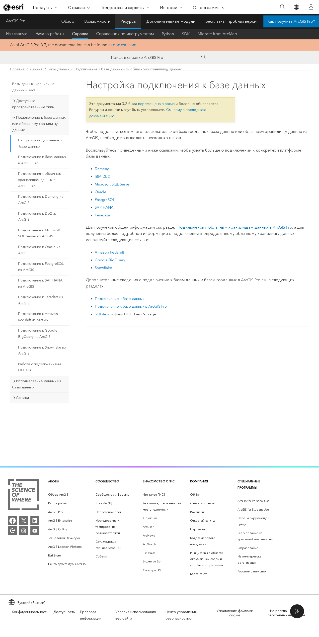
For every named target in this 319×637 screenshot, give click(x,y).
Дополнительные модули (170, 21)
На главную (16, 33)
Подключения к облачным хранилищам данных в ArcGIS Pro (40, 180)
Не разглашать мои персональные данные (286, 613)
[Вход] (311, 7)
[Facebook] (12, 520)
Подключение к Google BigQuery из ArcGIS (37, 333)
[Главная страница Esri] (13, 7)
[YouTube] (34, 530)
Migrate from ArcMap (217, 33)
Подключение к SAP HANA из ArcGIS (40, 283)
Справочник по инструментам (125, 33)
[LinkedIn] (34, 520)
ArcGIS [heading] (53, 481)
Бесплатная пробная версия (231, 21)
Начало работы (49, 33)
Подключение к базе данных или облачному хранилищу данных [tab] (39, 123)
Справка (80, 33)
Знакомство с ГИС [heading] (158, 481)
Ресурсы (128, 21)
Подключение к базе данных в (131, 306)
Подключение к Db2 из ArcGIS (37, 216)
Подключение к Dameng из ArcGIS (40, 199)
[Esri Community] (12, 530)
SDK (186, 33)
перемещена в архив (156, 103)
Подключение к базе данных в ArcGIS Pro (42, 160)
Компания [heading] (199, 481)
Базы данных (58, 69)
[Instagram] (23, 530)
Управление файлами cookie (235, 613)
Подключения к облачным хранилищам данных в (234, 227)
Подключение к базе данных (119, 298)
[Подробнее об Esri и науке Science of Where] (23, 495)
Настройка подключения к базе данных (40, 143)
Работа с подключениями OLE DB (39, 367)
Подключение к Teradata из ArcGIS (40, 300)
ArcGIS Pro (15, 20)
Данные (36, 69)
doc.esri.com (124, 44)
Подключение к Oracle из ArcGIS (39, 250)
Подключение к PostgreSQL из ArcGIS (41, 267)
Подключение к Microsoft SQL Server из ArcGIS (39, 233)
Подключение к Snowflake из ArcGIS (42, 350)
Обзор (67, 21)
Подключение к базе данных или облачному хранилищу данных (128, 69)
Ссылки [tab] (22, 397)
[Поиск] (282, 7)
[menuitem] (67, 494)
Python (168, 33)
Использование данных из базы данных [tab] (36, 384)
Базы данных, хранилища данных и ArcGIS (33, 87)
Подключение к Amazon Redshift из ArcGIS (38, 317)
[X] (23, 520)
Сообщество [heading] (107, 481)
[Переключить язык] (296, 7)
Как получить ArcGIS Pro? (291, 21)
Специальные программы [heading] (249, 484)
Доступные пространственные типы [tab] (33, 103)
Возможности (97, 21)
